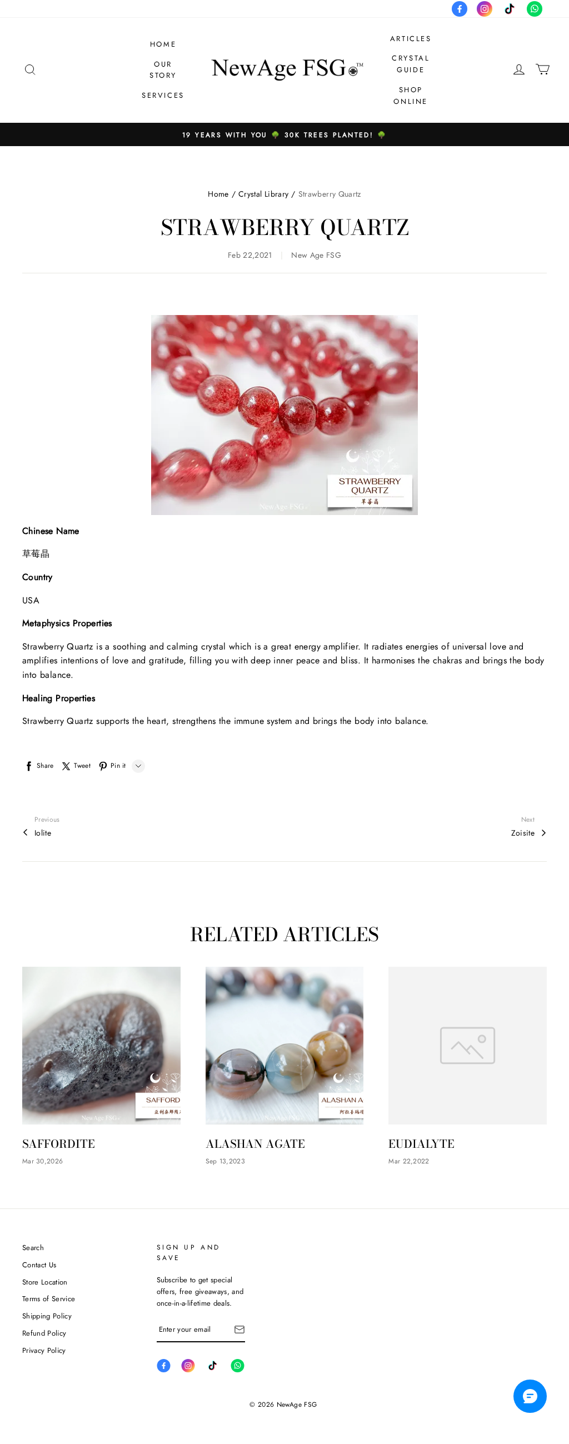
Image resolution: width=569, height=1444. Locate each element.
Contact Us (39, 1265)
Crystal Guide (411, 64)
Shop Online (410, 95)
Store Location (45, 1282)
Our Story (163, 70)
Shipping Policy (47, 1316)
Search (33, 1247)
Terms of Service (48, 1298)
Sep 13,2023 (225, 1161)
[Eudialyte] (467, 1046)
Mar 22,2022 (408, 1161)
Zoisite (523, 832)
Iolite (42, 832)
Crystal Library (263, 193)
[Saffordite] (101, 1046)
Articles (411, 38)
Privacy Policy (44, 1350)
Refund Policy (44, 1333)
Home (163, 44)
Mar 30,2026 (42, 1161)
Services (163, 95)
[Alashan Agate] (285, 1046)
